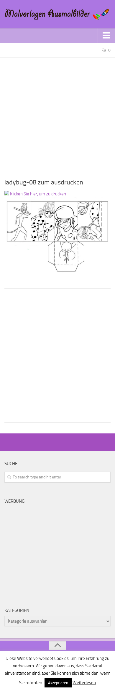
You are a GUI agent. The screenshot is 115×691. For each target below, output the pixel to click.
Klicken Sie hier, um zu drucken (37, 194)
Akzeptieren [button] (58, 683)
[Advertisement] (57, 115)
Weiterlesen (84, 682)
